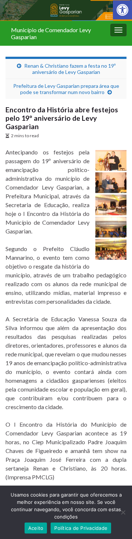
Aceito (36, 528)
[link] (122, 9)
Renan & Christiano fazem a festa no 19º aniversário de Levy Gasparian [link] (69, 69)
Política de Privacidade (80, 528)
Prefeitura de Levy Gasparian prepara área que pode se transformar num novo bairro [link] (66, 89)
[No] (122, 512)
